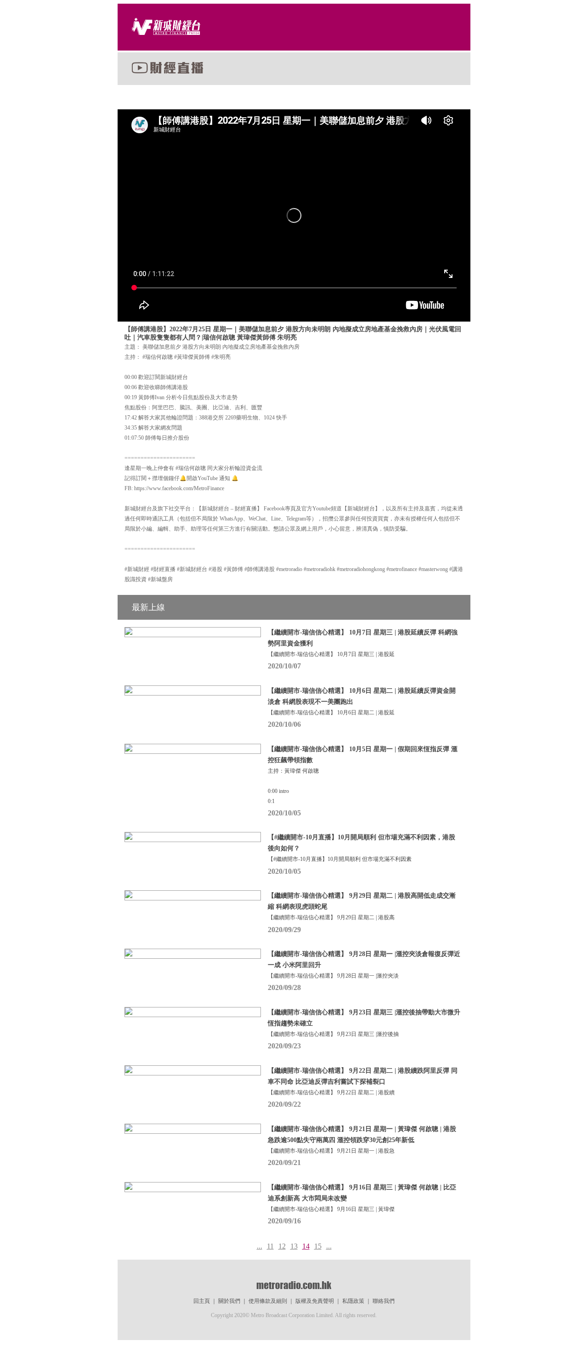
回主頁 (201, 1301)
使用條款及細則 (268, 1301)
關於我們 (229, 1301)
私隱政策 (353, 1301)
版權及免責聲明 (314, 1301)
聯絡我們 (384, 1301)
